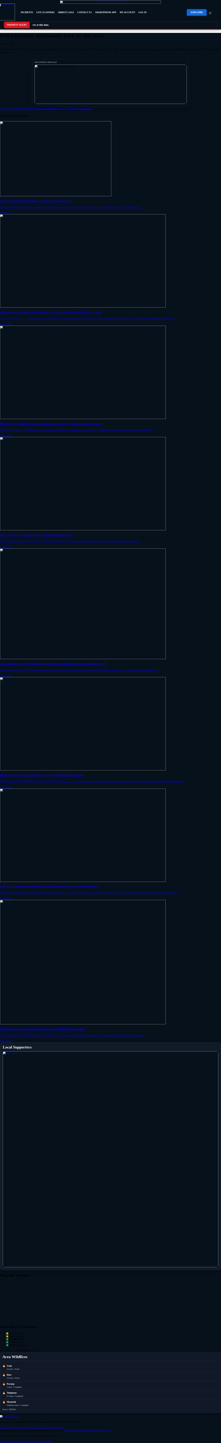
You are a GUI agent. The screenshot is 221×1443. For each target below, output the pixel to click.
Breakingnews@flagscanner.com (81, 1430)
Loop (9, 1366)
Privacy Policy (25, 1441)
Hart (9, 1375)
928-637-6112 (106, 1430)
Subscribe (196, 12)
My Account (127, 12)
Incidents (27, 12)
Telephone (12, 1393)
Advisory (18, 1333)
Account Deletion (42, 1441)
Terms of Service (8, 1441)
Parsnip (10, 1384)
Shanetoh (11, 1402)
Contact (42, 1427)
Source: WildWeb (9, 1409)
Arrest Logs (66, 12)
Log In (142, 12)
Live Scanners (45, 12)
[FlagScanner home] (10, 1416)
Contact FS (84, 12)
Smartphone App (105, 12)
